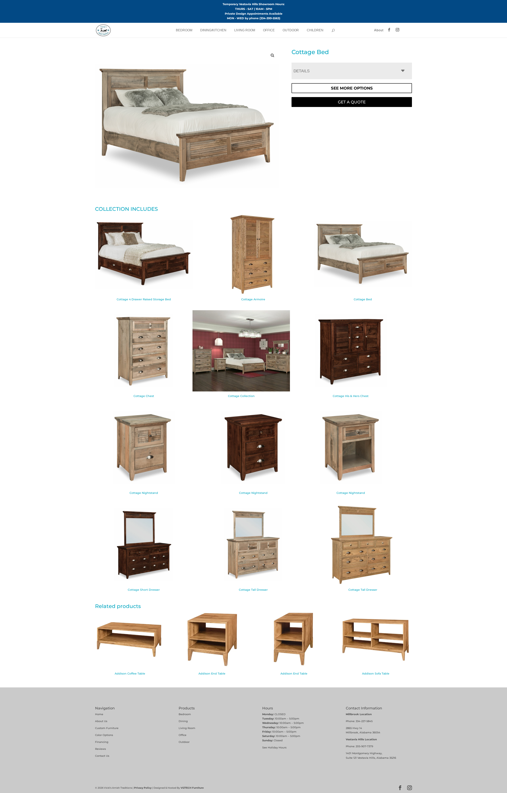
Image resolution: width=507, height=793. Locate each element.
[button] (272, 55)
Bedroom (184, 30)
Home (99, 714)
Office (269, 30)
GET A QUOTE (352, 102)
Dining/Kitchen (213, 30)
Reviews (100, 748)
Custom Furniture (106, 728)
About (378, 30)
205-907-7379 (364, 746)
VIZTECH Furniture (192, 787)
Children (315, 30)
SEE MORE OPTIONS (352, 88)
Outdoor (291, 30)
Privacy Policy (143, 787)
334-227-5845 (364, 721)
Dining (184, 721)
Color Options (104, 735)
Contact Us (102, 755)
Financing (101, 741)
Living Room (244, 30)
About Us (101, 721)
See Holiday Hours (274, 747)
